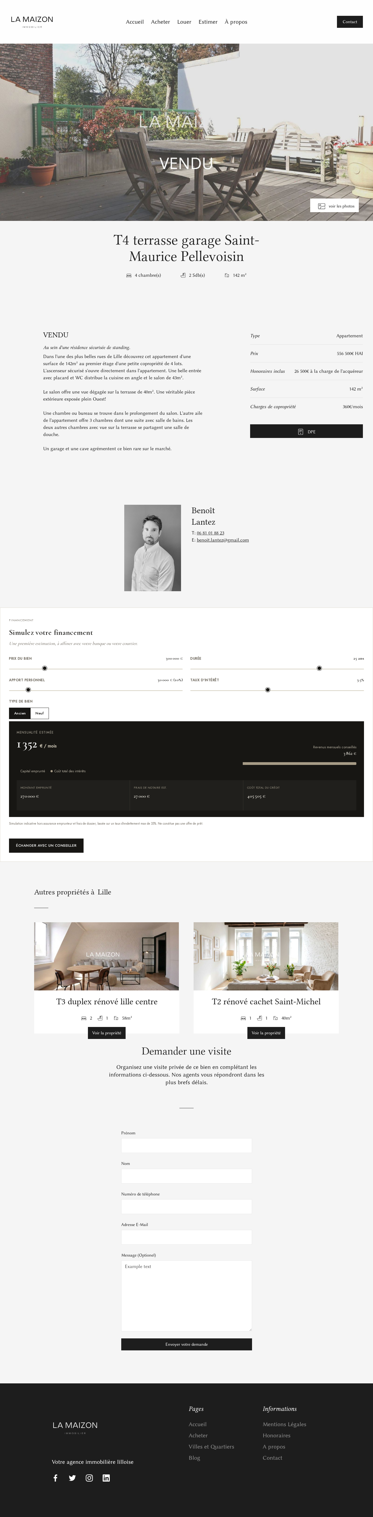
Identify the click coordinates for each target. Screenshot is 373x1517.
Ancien (20, 713)
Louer (184, 21)
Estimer (208, 21)
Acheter (160, 21)
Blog (194, 1457)
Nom (125, 1163)
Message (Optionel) (138, 1255)
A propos (274, 1446)
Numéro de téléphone (140, 1194)
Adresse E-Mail (134, 1224)
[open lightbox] (186, 132)
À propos (236, 21)
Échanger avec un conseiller (46, 845)
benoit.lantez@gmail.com (223, 540)
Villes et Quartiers (211, 1446)
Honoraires (277, 1435)
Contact (272, 1457)
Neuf (39, 713)
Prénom (128, 1133)
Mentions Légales (284, 1424)
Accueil (135, 21)
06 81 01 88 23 (210, 533)
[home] (53, 22)
